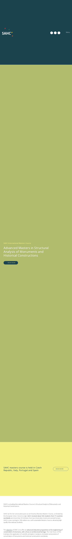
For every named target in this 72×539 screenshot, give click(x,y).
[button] (66, 32)
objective (9, 530)
